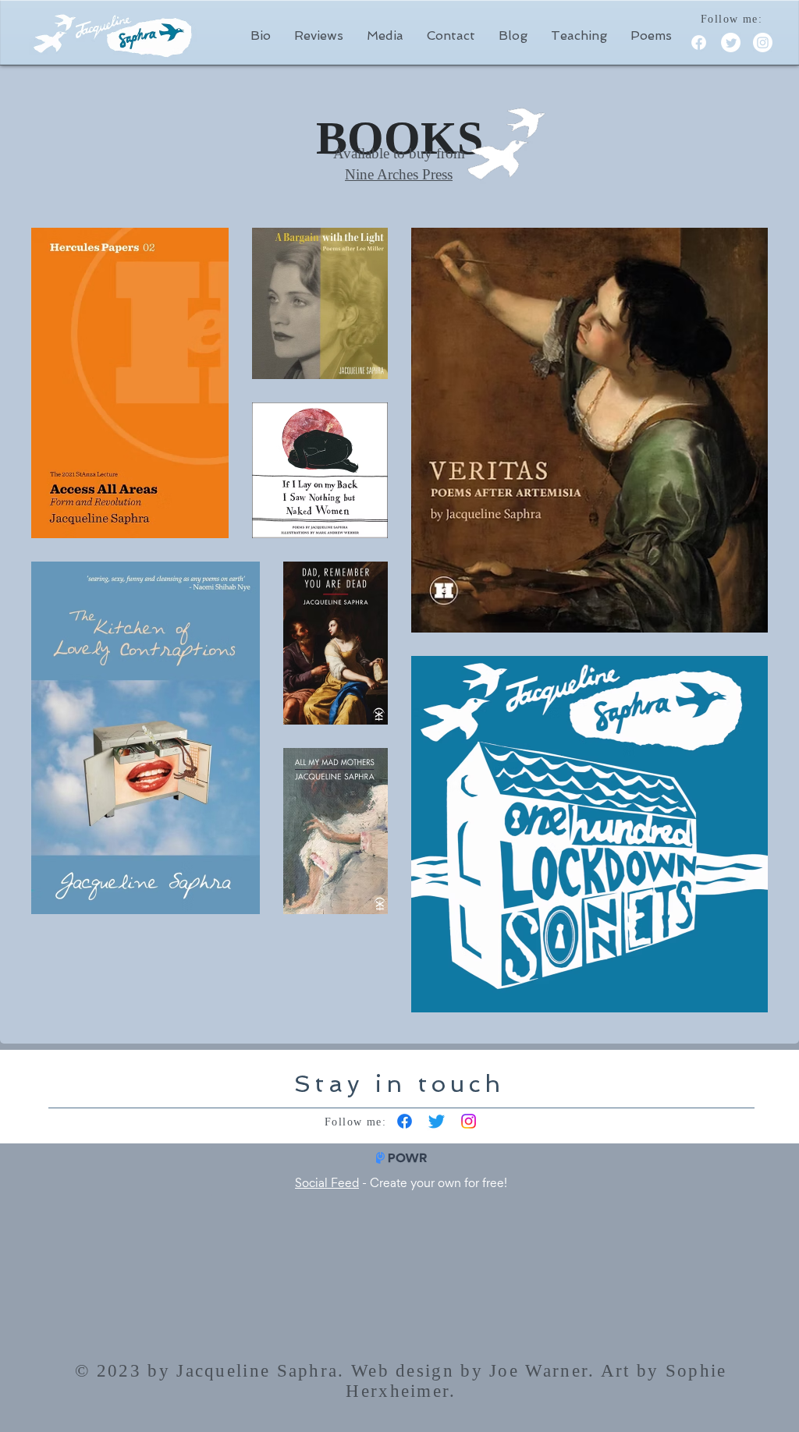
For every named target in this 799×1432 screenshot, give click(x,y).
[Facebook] (698, 42)
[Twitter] (730, 42)
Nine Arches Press (399, 174)
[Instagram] (762, 42)
